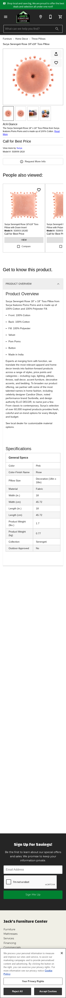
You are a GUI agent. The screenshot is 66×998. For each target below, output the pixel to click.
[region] (33, 973)
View (24, 240)
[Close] (62, 953)
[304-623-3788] (50, 17)
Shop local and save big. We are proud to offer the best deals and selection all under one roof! (35, 5)
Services (9, 938)
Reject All (17, 991)
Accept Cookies (48, 991)
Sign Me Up (33, 894)
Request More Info (35, 161)
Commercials (12, 947)
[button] (5, 17)
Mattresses (10, 933)
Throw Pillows (39, 38)
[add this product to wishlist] (56, 63)
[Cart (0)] (60, 17)
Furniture (7, 38)
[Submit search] (57, 29)
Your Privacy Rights (33, 981)
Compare (26, 246)
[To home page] (23, 17)
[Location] (40, 17)
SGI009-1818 (18, 152)
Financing (10, 943)
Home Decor (21, 38)
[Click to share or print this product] (56, 54)
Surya (19, 148)
